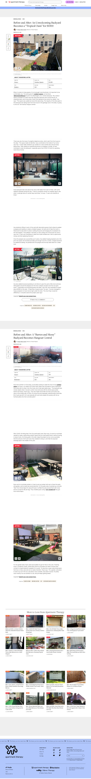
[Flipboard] (60, 755)
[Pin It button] (19, 68)
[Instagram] (54, 750)
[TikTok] (60, 750)
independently (17, 73)
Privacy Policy (79, 759)
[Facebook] (54, 753)
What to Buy (63, 5)
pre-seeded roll (50, 489)
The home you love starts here (27, 741)
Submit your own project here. (27, 296)
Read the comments (38, 299)
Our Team (42, 749)
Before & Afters (17, 18)
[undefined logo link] (17, 2)
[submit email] (82, 755)
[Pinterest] (60, 753)
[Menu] (6, 2)
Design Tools (54, 5)
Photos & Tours (28, 5)
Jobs (7, 771)
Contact (41, 754)
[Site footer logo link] (22, 751)
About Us (42, 751)
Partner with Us (9, 774)
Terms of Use (72, 759)
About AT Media (9, 769)
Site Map (41, 756)
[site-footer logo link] (9, 767)
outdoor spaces (38, 94)
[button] (59, 68)
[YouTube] (54, 755)
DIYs (24, 18)
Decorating (37, 5)
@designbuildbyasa (19, 95)
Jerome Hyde (18, 71)
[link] (15, 630)
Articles (45, 5)
